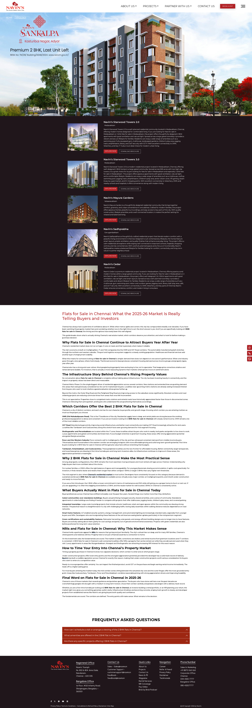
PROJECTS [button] (150, 6)
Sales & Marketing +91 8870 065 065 (188, 668)
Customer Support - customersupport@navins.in (119, 670)
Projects (142, 669)
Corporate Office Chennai (187, 674)
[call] (249, 353)
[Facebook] (51, 701)
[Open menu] (243, 6)
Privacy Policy (165, 672)
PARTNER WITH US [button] (177, 6)
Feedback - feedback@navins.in (116, 676)
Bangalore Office (187, 682)
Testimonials (165, 678)
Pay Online (143, 687)
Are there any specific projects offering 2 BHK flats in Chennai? (95, 641)
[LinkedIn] (67, 701)
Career (163, 666)
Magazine (143, 678)
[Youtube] (63, 701)
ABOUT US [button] (128, 6)
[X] (55, 701)
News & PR (143, 675)
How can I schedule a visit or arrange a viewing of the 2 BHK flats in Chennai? (103, 629)
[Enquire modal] (249, 358)
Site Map (110, 706)
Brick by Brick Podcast (148, 689)
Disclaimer (164, 675)
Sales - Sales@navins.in (117, 666)
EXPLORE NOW (110, 151)
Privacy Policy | (56, 706)
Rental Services (145, 681)
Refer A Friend (166, 669)
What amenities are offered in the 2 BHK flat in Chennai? (92, 635)
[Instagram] (59, 701)
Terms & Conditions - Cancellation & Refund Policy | (79, 706)
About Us (143, 666)
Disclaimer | (103, 706)
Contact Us (143, 672)
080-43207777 (187, 685)
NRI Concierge (145, 684)
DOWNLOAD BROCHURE (130, 151)
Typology (20, 17)
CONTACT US (206, 6)
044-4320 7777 (187, 679)
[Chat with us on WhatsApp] (249, 347)
